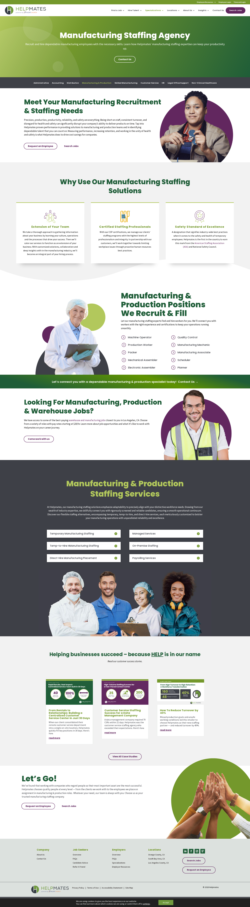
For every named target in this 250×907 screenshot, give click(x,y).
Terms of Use (93, 887)
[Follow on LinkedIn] (185, 851)
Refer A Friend (79, 866)
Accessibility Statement (112, 887)
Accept (166, 902)
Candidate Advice (80, 862)
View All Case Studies (125, 756)
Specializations (153, 10)
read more (54, 738)
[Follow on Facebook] (191, 851)
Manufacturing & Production (96, 83)
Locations (172, 10)
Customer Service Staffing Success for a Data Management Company (122, 712)
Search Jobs (235, 10)
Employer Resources (121, 866)
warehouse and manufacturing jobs (86, 420)
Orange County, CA (156, 854)
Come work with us (39, 438)
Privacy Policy (78, 887)
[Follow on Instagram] (197, 851)
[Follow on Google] (202, 851)
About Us (187, 10)
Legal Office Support (178, 83)
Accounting (58, 83)
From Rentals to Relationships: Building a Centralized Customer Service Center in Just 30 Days (69, 714)
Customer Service (150, 83)
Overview (77, 854)
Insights (202, 10)
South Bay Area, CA (156, 858)
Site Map (129, 887)
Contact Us (218, 10)
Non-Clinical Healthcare (204, 83)
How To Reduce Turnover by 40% (179, 711)
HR (163, 83)
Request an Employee (40, 146)
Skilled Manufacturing (126, 83)
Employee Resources (205, 2)
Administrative (41, 83)
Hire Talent (133, 10)
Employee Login (225, 2)
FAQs (75, 858)
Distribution (73, 83)
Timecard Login (240, 2)
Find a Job (116, 10)
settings (146, 904)
